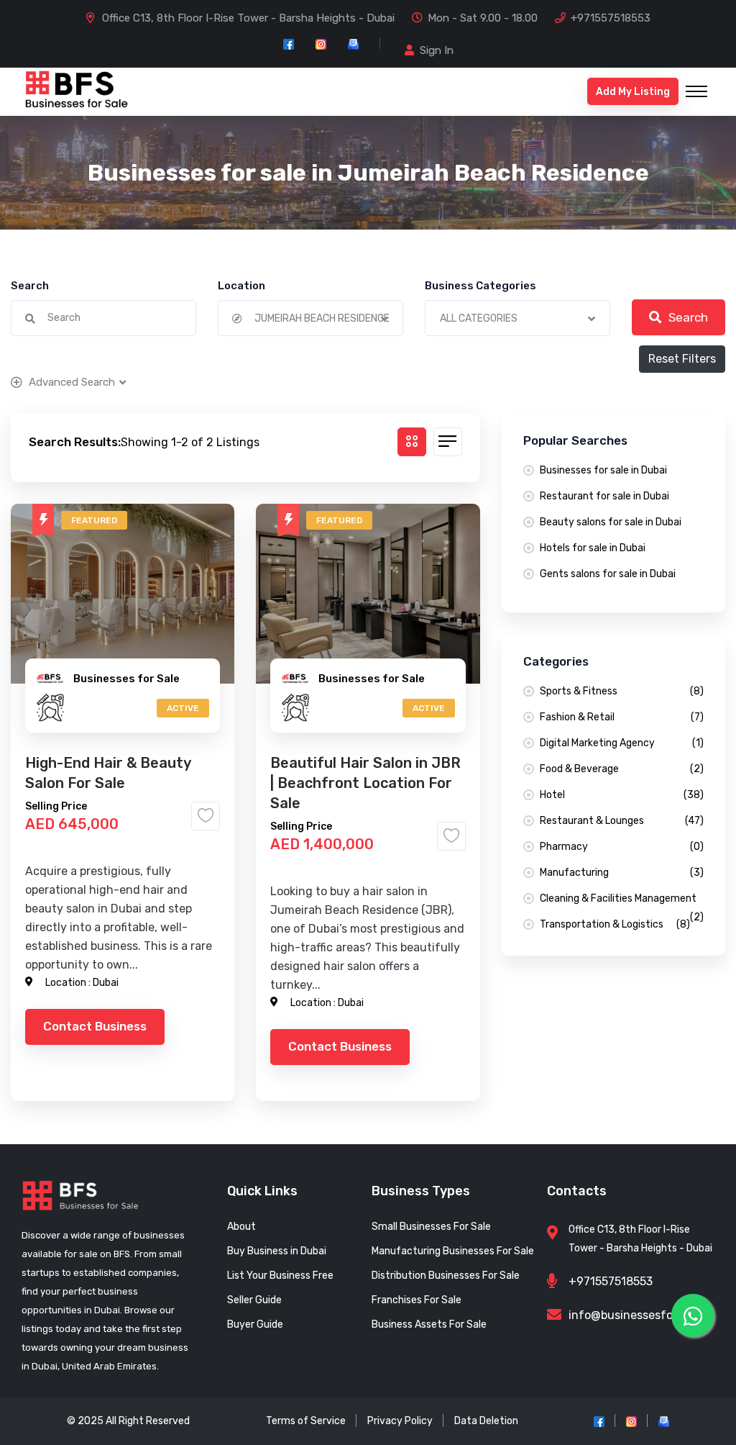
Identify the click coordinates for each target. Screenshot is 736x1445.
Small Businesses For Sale (431, 1226)
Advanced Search (72, 382)
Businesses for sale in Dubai (603, 470)
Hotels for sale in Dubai (592, 548)
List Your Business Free (280, 1275)
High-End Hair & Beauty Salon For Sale (107, 773)
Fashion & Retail (622, 717)
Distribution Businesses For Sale (446, 1275)
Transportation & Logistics (615, 924)
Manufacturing (622, 872)
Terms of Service (306, 1421)
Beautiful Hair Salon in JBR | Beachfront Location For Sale (365, 783)
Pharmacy (622, 847)
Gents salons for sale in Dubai (608, 574)
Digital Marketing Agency (622, 743)
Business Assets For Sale (429, 1324)
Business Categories (480, 285)
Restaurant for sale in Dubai (604, 496)
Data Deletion (486, 1421)
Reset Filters (682, 359)
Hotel (622, 795)
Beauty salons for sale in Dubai (610, 522)
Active (183, 708)
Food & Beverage (622, 769)
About (241, 1226)
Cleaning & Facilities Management (622, 900)
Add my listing (633, 92)
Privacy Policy (400, 1421)
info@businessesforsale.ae (641, 1315)
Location (241, 285)
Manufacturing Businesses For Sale (453, 1251)
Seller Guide (254, 1300)
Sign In (437, 50)
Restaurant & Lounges (622, 821)
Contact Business (95, 1026)
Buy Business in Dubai (276, 1251)
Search (30, 285)
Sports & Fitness (622, 691)
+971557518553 (610, 18)
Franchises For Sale (416, 1300)
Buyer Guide (255, 1324)
